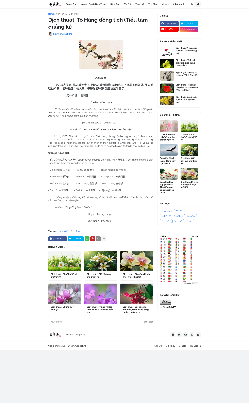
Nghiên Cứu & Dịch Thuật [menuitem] (93, 4)
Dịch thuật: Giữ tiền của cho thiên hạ (99, 275)
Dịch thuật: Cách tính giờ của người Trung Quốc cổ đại (185, 63)
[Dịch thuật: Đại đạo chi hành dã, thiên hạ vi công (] (136, 294)
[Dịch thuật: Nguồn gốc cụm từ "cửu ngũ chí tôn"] (167, 100)
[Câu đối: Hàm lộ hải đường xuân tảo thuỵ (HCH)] (169, 126)
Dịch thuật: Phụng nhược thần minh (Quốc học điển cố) (100, 310)
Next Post (147, 322)
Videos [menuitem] (165, 4)
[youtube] (185, 334)
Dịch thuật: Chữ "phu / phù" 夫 (62, 308)
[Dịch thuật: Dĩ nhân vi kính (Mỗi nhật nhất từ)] (136, 261)
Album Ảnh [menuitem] (178, 4)
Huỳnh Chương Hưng (76, 346)
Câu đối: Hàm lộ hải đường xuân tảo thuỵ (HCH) (167, 137)
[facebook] (172, 334)
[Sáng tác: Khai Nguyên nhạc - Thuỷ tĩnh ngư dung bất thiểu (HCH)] (169, 174)
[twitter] (179, 334)
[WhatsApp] (87, 238)
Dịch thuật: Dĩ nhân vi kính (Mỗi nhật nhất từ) (136, 275)
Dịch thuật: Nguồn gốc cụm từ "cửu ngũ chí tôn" (186, 99)
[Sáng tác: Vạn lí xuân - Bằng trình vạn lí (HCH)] (169, 150)
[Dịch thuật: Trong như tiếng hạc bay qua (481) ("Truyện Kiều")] (167, 88)
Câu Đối (179, 211)
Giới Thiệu (170, 346)
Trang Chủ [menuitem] (71, 4)
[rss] (198, 334)
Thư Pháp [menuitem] (153, 4)
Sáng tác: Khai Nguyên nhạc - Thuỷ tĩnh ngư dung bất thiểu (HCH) (167, 187)
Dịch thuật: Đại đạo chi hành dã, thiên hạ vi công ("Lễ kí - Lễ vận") (136, 310)
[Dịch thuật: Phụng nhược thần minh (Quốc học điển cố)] (100, 294)
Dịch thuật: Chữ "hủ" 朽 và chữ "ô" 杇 (64, 275)
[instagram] (191, 334)
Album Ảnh (167, 211)
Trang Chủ (157, 346)
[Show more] (103, 238)
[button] (192, 4)
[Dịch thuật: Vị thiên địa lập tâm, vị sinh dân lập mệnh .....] (167, 51)
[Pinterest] (92, 238)
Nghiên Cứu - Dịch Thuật (67, 14)
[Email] (98, 238)
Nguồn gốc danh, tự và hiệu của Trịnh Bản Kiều (187, 73)
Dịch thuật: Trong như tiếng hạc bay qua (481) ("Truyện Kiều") (187, 87)
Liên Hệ (182, 346)
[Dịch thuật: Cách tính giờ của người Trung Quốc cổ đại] (167, 63)
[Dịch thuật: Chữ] (64, 261)
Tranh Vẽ (178, 221)
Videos (189, 221)
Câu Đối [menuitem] (127, 4)
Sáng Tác (191, 216)
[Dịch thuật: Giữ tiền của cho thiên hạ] (100, 261)
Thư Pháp (166, 221)
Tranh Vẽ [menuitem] (139, 4)
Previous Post (56, 322)
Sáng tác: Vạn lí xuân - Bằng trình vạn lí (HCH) (168, 161)
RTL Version (195, 346)
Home (51, 14)
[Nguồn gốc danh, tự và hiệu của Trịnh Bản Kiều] (167, 76)
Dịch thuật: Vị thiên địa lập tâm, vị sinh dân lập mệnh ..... (186, 50)
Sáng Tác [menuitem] (114, 4)
